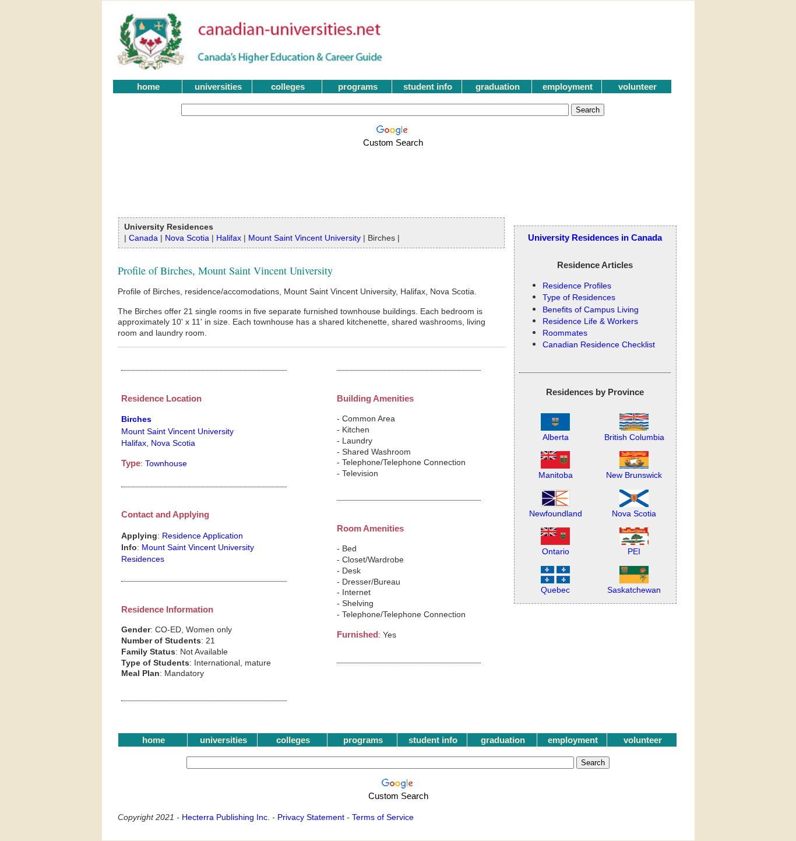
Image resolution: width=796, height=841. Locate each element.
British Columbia (634, 437)
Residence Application (202, 535)
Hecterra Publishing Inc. (226, 817)
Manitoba (555, 475)
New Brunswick (634, 475)
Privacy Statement (310, 817)
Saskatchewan (634, 590)
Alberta (556, 437)
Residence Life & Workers (590, 321)
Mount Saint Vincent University (304, 237)
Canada (143, 237)
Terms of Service (383, 817)
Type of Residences (579, 297)
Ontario (555, 551)
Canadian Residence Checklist (599, 344)
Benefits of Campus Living (591, 309)
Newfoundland (555, 513)
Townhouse (166, 463)
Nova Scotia (187, 237)
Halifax (228, 237)
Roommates (565, 332)
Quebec (555, 590)
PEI (634, 551)
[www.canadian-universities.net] (250, 67)
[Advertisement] (395, 176)
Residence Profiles (577, 285)
